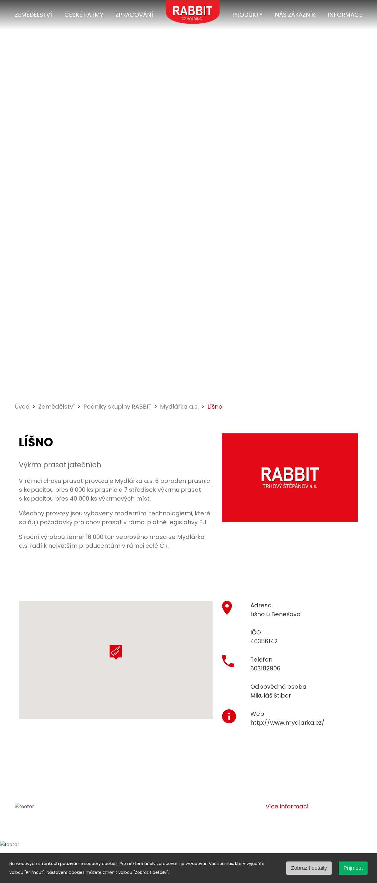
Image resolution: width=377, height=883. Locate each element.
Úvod (22, 406)
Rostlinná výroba (68, 846)
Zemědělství (33, 15)
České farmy (84, 15)
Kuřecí (164, 846)
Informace (345, 15)
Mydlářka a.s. (179, 406)
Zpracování (134, 15)
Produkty (247, 15)
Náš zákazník (295, 15)
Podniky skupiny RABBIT (117, 406)
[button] (116, 652)
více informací (287, 806)
